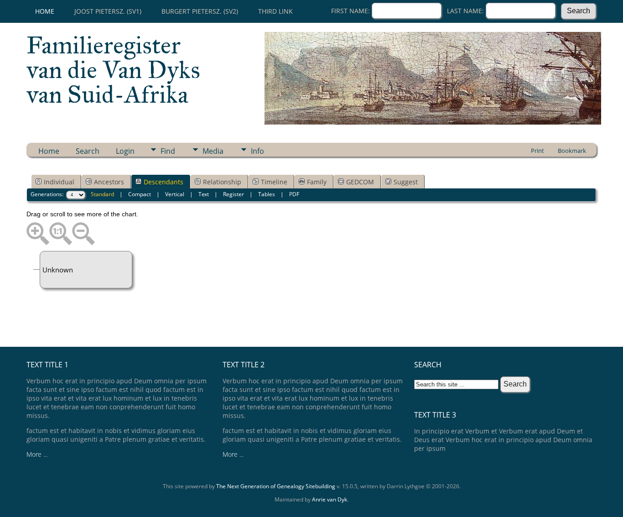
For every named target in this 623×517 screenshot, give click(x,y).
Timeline (274, 182)
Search (87, 151)
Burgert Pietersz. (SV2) (199, 11)
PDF (294, 194)
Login (125, 151)
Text (203, 194)
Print (537, 150)
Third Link (275, 11)
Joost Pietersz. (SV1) (107, 11)
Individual (59, 182)
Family (317, 182)
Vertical (174, 194)
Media (212, 151)
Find (168, 151)
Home (44, 11)
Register (233, 194)
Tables (266, 194)
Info (257, 151)
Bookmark (572, 150)
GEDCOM (360, 182)
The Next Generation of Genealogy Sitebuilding (275, 486)
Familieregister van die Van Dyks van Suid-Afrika (113, 70)
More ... (36, 454)
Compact (139, 194)
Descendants (163, 182)
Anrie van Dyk (329, 499)
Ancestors (109, 182)
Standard (102, 194)
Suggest (406, 182)
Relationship (222, 182)
